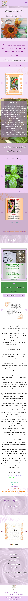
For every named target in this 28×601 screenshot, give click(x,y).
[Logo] (4, 3)
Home (6, 592)
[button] (2, 83)
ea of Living (20, 594)
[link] (14, 73)
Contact (20, 592)
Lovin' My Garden (13, 592)
